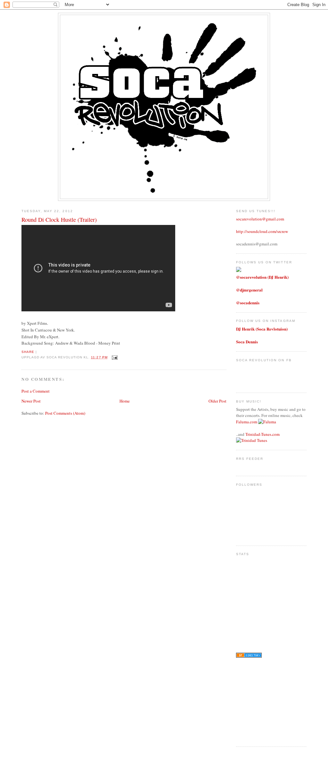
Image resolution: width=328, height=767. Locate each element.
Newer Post (31, 401)
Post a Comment (35, 391)
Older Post (217, 401)
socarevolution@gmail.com (260, 219)
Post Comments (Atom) (65, 413)
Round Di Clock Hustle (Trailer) (59, 219)
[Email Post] (114, 357)
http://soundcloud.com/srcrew (262, 231)
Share (27, 352)
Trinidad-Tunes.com (262, 434)
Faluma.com (246, 422)
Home (124, 401)
